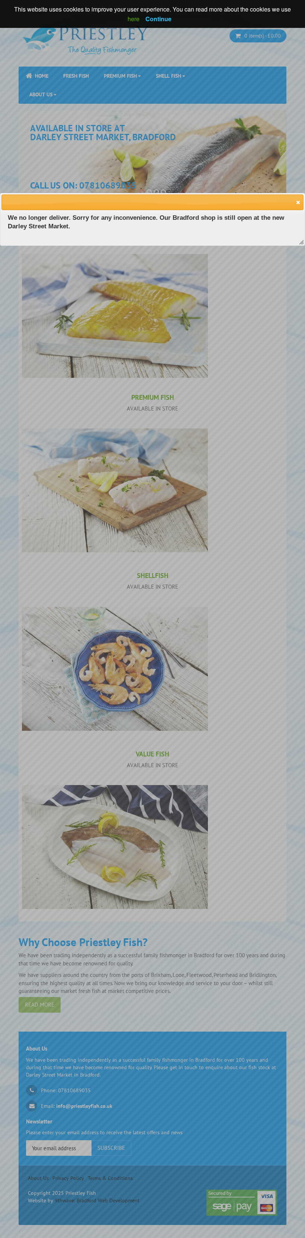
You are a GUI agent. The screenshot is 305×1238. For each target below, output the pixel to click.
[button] (297, 202)
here (133, 19)
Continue (158, 19)
